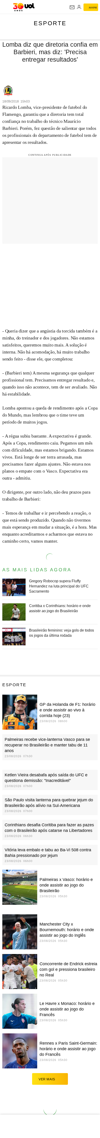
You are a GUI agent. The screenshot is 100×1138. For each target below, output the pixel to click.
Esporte (50, 23)
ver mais (47, 1079)
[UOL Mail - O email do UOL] (72, 7)
